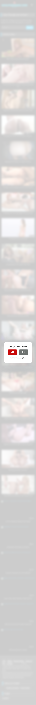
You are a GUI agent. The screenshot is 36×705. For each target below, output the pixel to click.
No (23, 352)
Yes (12, 352)
